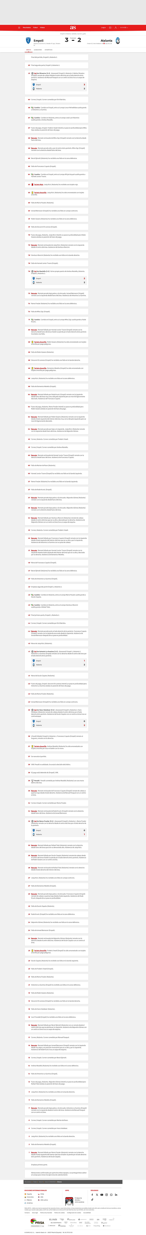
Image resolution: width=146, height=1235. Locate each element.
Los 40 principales (61, 1219)
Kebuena (103, 1222)
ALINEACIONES (38, 50)
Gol (35, 73)
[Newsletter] (110, 27)
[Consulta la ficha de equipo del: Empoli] (33, 84)
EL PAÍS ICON (71, 1226)
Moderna (51, 1225)
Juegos (103, 27)
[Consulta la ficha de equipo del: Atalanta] (33, 88)
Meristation (96, 1226)
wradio (66, 1222)
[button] (37, 1226)
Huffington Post (56, 1222)
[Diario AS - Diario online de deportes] (73, 27)
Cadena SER (91, 1219)
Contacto (27, 1213)
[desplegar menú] (19, 27)
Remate (34, 138)
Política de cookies (59, 1213)
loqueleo (88, 1226)
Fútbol (35, 27)
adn (104, 1219)
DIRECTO (28, 50)
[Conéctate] (116, 27)
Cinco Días (73, 1222)
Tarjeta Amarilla (40, 192)
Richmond (110, 1222)
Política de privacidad (46, 1213)
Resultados (27, 27)
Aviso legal (35, 1213)
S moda (80, 1226)
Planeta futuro (94, 1222)
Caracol (111, 1219)
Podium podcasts (62, 1226)
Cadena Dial (80, 1222)
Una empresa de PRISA (37, 1221)
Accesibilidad (87, 1213)
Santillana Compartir (82, 1219)
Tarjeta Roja (38, 184)
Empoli (38, 85)
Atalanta (39, 89)
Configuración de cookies (74, 1213)
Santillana (71, 1219)
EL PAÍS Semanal (87, 1222)
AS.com (98, 1219)
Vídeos (42, 27)
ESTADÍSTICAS (48, 50)
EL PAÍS (53, 1219)
